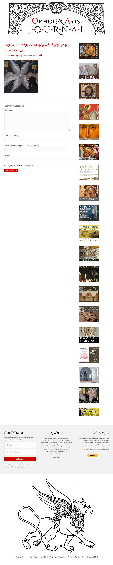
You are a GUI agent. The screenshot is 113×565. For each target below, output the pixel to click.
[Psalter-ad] (89, 354)
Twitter (71, 557)
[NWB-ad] (89, 294)
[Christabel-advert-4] (89, 192)
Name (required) (11, 135)
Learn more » (56, 457)
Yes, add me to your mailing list (19, 165)
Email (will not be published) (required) (21, 145)
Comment (8, 110)
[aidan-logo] (89, 131)
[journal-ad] (89, 334)
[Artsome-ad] (89, 395)
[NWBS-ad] (89, 314)
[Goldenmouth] (89, 411)
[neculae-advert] (89, 111)
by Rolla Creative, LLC (86, 557)
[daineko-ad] (89, 71)
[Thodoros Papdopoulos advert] (89, 152)
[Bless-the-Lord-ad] (89, 273)
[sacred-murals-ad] (89, 375)
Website (7, 155)
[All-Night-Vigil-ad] (89, 212)
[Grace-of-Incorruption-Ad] (89, 172)
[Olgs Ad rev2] (89, 50)
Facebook (62, 557)
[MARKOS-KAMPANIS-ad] (89, 253)
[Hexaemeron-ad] (89, 233)
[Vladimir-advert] (89, 91)
